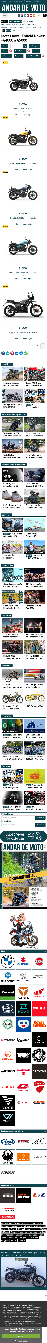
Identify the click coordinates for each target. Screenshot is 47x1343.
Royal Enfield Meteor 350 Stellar (23, 218)
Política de (21, 1341)
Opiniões (6, 515)
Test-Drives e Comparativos (13, 414)
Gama (35, 51)
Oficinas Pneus (16, 1232)
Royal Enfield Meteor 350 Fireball (23, 163)
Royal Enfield (19, 51)
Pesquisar (40, 817)
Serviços (22, 1240)
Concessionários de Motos (12, 1229)
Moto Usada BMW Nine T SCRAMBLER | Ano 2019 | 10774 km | (23, 1254)
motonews (4, 27)
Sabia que (6, 665)
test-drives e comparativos (19, 27)
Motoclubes (33, 1237)
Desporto (6, 615)
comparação (17, 30)
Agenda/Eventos (22, 1223)
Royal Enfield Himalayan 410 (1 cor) (23, 332)
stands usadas (31, 24)
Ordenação (34, 46)
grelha (8, 30)
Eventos (5, 766)
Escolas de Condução (17, 1237)
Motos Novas (36, 1223)
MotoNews (6, 364)
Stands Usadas (31, 1229)
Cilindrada (6, 56)
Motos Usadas (7, 1223)
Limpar (5, 46)
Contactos (5, 1305)
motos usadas (28, 21)
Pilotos (14, 1240)
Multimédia (7, 565)
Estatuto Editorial (27, 1305)
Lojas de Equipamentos (35, 1232)
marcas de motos (7, 24)
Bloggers (5, 1240)
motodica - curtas (35, 27)
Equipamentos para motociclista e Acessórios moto (23, 1226)
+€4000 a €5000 (32, 56)
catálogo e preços (16, 21)
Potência (18, 56)
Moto (4, 51)
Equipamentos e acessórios (13, 464)
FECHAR (21, 1336)
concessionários (19, 24)
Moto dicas (6, 716)
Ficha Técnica (15, 1305)
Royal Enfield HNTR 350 (23, 108)
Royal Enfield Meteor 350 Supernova (23, 272)
